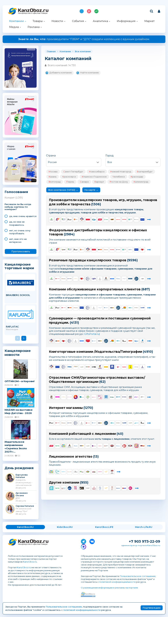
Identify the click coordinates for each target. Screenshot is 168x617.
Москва (53, 171)
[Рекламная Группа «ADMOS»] (99, 249)
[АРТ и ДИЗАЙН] (118, 366)
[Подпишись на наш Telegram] (83, 540)
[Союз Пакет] (124, 488)
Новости (57, 21)
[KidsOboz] (93, 397)
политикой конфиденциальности (117, 582)
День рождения (19, 468)
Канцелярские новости (18, 353)
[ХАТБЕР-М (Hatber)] (87, 219)
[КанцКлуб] (75, 397)
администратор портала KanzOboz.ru (140, 545)
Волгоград (55, 181)
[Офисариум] (106, 249)
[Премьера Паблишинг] (93, 445)
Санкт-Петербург (73, 171)
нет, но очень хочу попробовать (19, 232)
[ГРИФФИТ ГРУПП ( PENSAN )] (130, 278)
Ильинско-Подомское (94, 176)
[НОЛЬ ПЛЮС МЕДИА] (57, 471)
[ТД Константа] (118, 488)
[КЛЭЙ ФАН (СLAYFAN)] (99, 471)
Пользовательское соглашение (138, 576)
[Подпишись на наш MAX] (83, 546)
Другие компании (64, 482)
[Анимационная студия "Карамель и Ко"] (69, 471)
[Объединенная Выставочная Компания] (136, 397)
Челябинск (119, 176)
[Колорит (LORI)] (99, 219)
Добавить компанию (60, 72)
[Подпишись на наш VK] (92, 540)
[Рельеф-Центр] (69, 219)
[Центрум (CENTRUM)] (93, 219)
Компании (16, 21)
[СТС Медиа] (106, 471)
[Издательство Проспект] (112, 366)
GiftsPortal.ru (91, 334)
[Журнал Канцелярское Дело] (51, 397)
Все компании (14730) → (63, 189)
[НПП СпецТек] (57, 445)
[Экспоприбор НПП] (87, 423)
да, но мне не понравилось (17, 223)
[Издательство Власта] (130, 445)
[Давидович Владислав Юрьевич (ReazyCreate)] (93, 488)
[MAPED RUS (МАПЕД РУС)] (87, 340)
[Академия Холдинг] (124, 445)
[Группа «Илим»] (106, 219)
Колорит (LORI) (14, 197)
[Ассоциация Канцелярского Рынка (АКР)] (142, 397)
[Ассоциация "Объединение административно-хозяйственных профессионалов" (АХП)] (130, 397)
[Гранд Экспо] (99, 397)
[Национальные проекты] (130, 488)
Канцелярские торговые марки (19, 266)
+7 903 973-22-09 (144, 541)
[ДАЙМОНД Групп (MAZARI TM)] (63, 249)
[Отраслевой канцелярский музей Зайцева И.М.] (75, 278)
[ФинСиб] (142, 219)
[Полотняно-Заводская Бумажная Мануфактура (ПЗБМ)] (130, 219)
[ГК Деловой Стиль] (142, 340)
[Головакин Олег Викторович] (87, 488)
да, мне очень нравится (22, 216)
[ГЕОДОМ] (81, 366)
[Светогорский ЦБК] (136, 219)
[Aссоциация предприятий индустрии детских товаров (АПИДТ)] (118, 397)
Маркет (149, 21)
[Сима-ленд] (93, 366)
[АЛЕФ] (112, 307)
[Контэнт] (69, 366)
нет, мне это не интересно (18, 240)
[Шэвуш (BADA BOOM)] (69, 488)
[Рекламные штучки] (124, 340)
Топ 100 (89, 11)
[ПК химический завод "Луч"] (57, 219)
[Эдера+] (106, 445)
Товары (38, 21)
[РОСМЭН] (130, 366)
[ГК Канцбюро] (124, 278)
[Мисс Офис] (124, 397)
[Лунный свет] (118, 445)
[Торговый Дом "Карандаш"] (142, 307)
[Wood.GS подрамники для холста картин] (81, 488)
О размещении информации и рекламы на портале (109, 587)
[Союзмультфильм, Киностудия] (63, 445)
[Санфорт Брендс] (142, 249)
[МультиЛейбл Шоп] (136, 278)
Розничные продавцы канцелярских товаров (87, 260)
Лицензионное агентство (70, 456)
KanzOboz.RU (25, 527)
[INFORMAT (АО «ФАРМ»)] (136, 307)
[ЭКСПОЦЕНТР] (87, 397)
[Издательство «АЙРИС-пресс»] (75, 366)
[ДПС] (75, 219)
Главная (51, 51)
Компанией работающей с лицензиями (82, 434)
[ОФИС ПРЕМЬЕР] (130, 249)
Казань (52, 176)
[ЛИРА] (57, 397)
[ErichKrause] (118, 219)
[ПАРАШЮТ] (112, 471)
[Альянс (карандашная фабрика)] (106, 278)
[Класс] (87, 471)
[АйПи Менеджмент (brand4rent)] (63, 471)
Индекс (96, 11)
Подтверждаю (152, 607)
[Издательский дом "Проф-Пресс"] (124, 219)
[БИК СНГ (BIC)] (112, 219)
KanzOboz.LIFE (104, 527)
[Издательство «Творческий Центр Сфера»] (87, 278)
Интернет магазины (66, 408)
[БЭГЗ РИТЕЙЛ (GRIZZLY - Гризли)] (99, 278)
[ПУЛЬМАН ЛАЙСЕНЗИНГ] (93, 471)
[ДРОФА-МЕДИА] (99, 366)
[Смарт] (112, 445)
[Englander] (142, 366)
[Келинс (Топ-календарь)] (136, 366)
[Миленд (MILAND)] (106, 366)
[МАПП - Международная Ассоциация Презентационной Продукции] (106, 397)
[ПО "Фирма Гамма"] (63, 219)
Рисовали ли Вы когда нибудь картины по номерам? (18, 207)
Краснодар (137, 176)
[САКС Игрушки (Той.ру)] (81, 471)
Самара (84, 181)
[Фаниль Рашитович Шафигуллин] (112, 488)
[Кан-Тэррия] (57, 278)
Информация (126, 21)
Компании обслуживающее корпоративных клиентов (95, 289)
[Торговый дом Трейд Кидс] (75, 488)
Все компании (83, 51)
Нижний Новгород (120, 171)
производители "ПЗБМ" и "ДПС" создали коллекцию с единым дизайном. (84, 39)
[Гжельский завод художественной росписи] (99, 488)
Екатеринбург (145, 171)
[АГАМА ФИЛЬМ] (75, 471)
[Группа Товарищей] (142, 445)
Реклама (34, 27)
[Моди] (142, 278)
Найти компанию (89, 72)
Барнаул (99, 181)
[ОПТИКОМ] (51, 219)
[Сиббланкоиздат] (93, 278)
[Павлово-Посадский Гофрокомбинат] (106, 307)
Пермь (70, 181)
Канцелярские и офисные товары (32, 13)
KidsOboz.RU (65, 527)
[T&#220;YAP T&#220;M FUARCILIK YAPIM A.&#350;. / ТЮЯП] (112, 397)
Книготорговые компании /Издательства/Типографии (95, 352)
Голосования (16, 192)
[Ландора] (136, 423)
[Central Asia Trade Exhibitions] (81, 397)
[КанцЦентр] (112, 278)
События (78, 21)
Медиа (14, 27)
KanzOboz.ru (30, 561)
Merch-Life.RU (143, 527)
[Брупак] (124, 307)
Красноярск (69, 176)
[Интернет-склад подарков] (130, 307)
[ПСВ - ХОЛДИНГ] (124, 366)
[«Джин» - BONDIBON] (130, 340)
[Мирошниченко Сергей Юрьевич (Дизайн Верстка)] (63, 488)
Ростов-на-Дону (119, 181)
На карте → (91, 189)
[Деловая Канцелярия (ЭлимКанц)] (118, 278)
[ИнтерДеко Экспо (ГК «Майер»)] (69, 397)
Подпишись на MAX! (81, 11)
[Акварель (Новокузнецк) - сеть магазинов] (136, 340)
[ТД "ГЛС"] (118, 249)
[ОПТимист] (87, 366)
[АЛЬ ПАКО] (136, 445)
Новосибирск (97, 171)
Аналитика (100, 21)
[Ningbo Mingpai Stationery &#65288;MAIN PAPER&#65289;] (99, 445)
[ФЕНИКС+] (81, 219)
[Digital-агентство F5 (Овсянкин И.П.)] (51, 488)
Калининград (141, 181)
